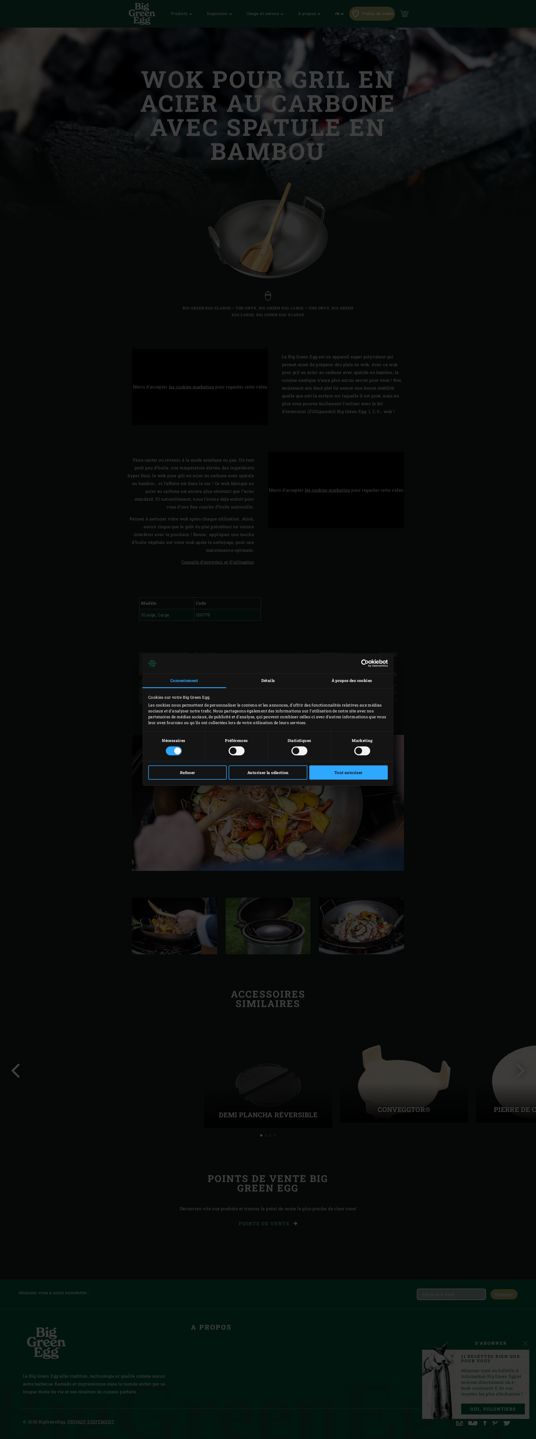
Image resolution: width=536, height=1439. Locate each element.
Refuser (187, 772)
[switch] (237, 750)
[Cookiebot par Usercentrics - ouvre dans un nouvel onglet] (363, 663)
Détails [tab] (268, 680)
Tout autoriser (348, 772)
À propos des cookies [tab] (352, 680)
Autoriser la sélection (268, 772)
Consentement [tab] (184, 680)
